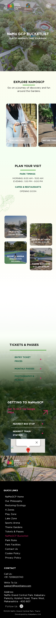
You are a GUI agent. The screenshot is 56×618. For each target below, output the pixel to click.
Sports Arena (12, 523)
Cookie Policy (12, 553)
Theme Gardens (13, 527)
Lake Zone (11, 518)
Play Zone (10, 514)
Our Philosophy (13, 501)
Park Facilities (12, 544)
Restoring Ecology (15, 505)
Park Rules (11, 540)
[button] (21, 141)
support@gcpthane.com (17, 585)
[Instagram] (21, 606)
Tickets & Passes (14, 531)
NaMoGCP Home (14, 496)
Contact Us (11, 549)
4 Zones (9, 509)
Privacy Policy (13, 557)
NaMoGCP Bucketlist (16, 536)
